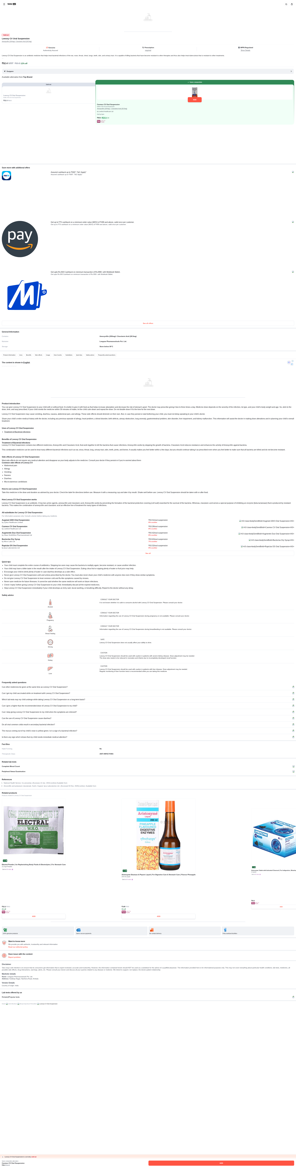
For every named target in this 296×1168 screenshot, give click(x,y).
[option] (9, 355)
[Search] (286, 4)
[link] (11, 4)
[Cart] (291, 4)
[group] (148, 16)
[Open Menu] (4, 4)
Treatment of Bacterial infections (17, 432)
